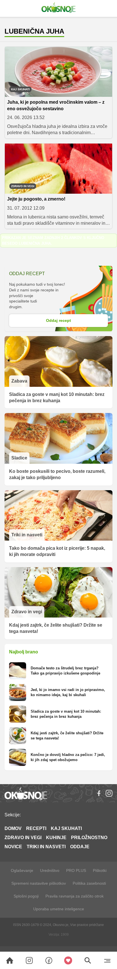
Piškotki (99, 870)
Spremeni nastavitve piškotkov (38, 883)
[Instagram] (109, 793)
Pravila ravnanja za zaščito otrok (74, 896)
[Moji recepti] (68, 960)
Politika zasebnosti (89, 883)
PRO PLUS (76, 870)
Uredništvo (49, 870)
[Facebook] (98, 793)
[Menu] (107, 960)
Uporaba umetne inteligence (58, 909)
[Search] (10, 960)
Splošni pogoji (26, 896)
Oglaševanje (22, 870)
